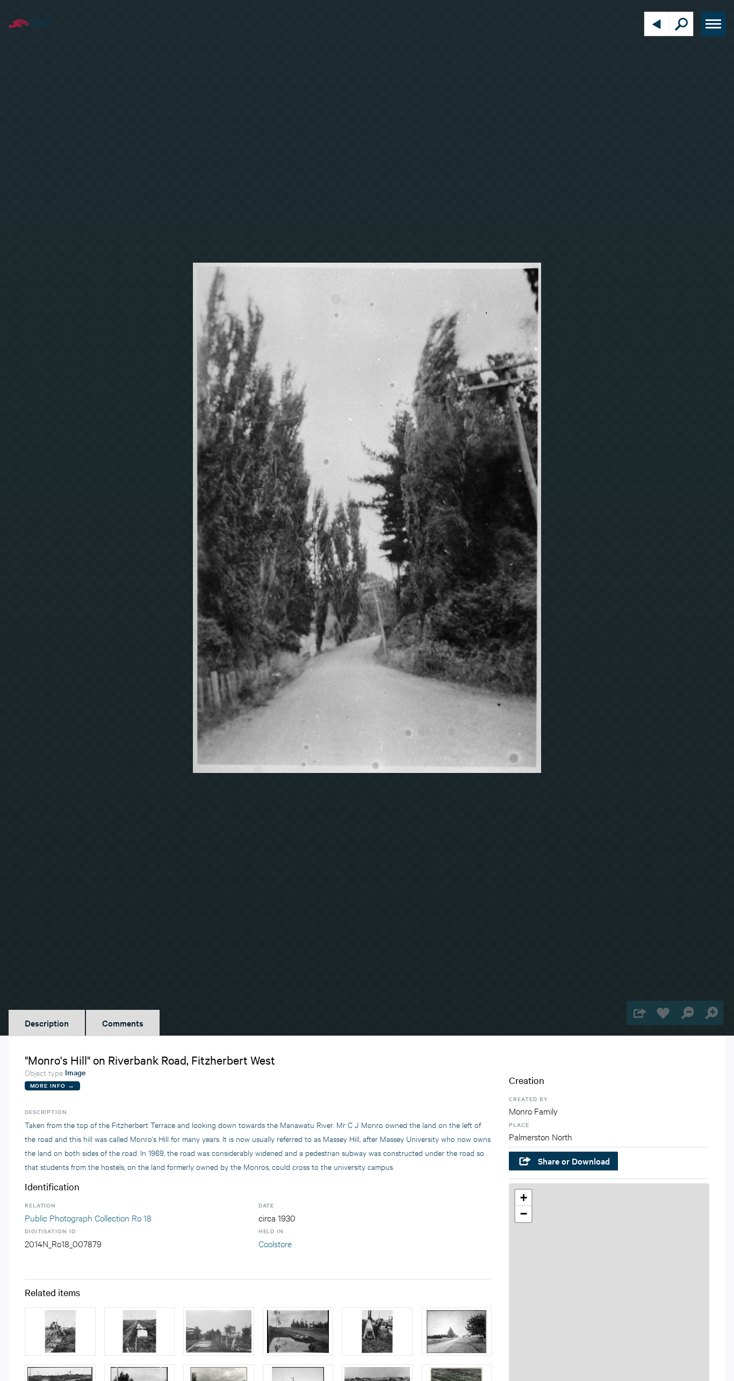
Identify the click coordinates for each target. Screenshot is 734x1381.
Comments (122, 1023)
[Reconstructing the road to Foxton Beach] (139, 1331)
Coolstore (275, 1243)
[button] (523, 1198)
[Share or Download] (639, 1013)
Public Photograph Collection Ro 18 (88, 1217)
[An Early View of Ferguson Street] (456, 1331)
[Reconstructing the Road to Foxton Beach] (60, 1331)
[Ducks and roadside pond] (298, 1331)
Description (47, 1023)
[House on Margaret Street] (218, 1331)
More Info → (52, 1085)
